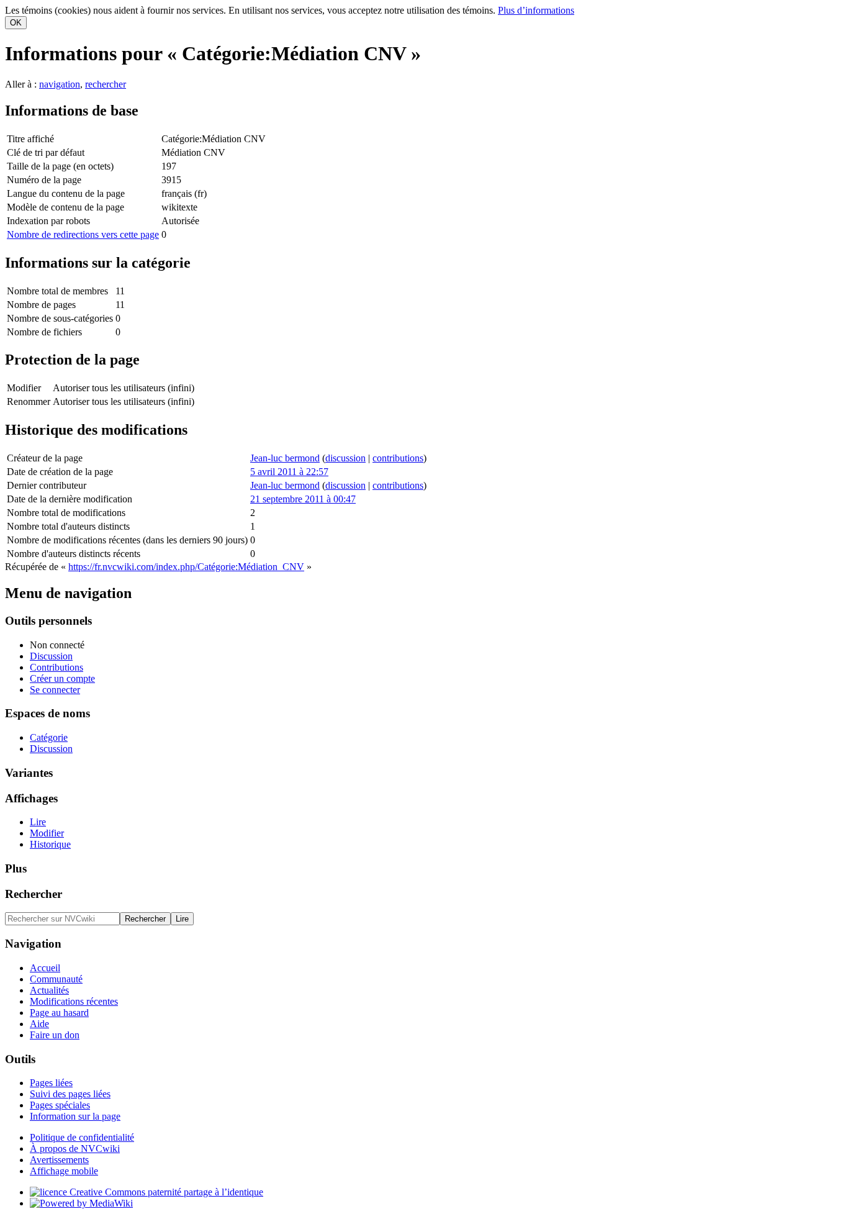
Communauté (56, 979)
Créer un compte (62, 678)
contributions (397, 458)
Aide (39, 1023)
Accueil (45, 968)
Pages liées (51, 1082)
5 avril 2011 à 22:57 (289, 471)
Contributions (56, 667)
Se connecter (55, 689)
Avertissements (59, 1159)
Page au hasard (59, 1012)
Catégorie (49, 737)
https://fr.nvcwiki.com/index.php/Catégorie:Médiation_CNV (186, 566)
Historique (50, 844)
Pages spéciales (60, 1105)
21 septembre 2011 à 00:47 (303, 499)
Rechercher (33, 893)
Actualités (49, 990)
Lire (38, 822)
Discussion (51, 656)
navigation (59, 84)
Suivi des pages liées (70, 1094)
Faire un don (54, 1035)
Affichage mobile (64, 1171)
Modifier (47, 833)
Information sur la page (75, 1116)
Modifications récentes (74, 1001)
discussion (345, 458)
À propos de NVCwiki (75, 1148)
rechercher (105, 84)
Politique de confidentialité (82, 1137)
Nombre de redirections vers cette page (83, 234)
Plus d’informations (536, 10)
